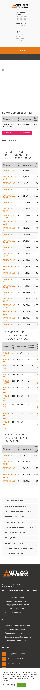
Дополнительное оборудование (18, 549)
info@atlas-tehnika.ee (16, 654)
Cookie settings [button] (9, 685)
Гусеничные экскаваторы (15, 506)
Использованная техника (15, 554)
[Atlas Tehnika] (20, 573)
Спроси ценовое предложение (17, 132)
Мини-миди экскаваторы (15, 533)
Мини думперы (10, 538)
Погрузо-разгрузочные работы (17, 511)
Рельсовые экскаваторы (14, 517)
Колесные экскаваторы (14, 501)
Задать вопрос (20, 50)
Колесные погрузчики (13, 522)
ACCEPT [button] (21, 685)
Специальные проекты (13, 543)
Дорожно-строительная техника (18, 527)
